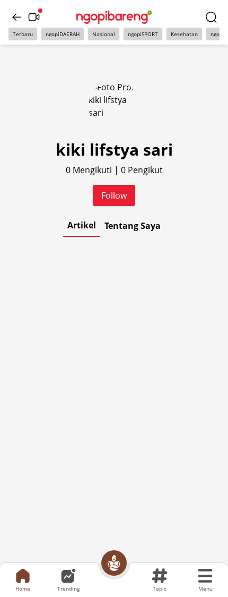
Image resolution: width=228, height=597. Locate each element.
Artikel (81, 225)
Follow (114, 195)
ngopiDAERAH (63, 34)
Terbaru (23, 34)
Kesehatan (184, 34)
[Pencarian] (211, 16)
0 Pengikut (142, 170)
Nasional (103, 34)
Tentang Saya (132, 226)
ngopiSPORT (143, 34)
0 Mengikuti (90, 170)
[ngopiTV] (33, 16)
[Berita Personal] (114, 563)
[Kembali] (16, 16)
